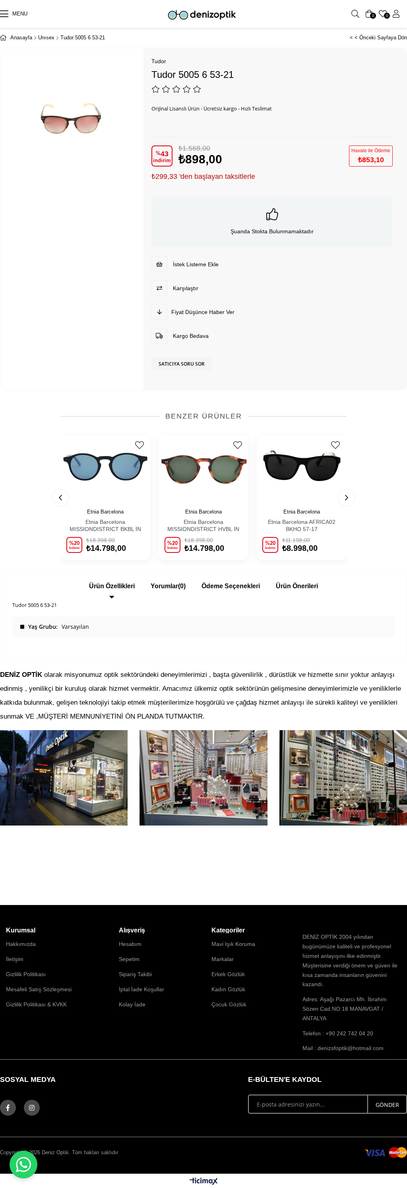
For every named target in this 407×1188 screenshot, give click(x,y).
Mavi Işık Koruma (233, 944)
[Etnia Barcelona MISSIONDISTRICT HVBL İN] (204, 466)
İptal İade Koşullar (141, 989)
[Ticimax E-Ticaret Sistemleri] (204, 1182)
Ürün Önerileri (297, 586)
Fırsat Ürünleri (289, 13)
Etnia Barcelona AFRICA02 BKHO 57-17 (301, 525)
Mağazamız (240, 13)
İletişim (14, 959)
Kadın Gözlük (228, 989)
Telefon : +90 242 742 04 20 (337, 1033)
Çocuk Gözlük (228, 1004)
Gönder (387, 1105)
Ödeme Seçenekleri (231, 586)
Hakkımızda (21, 944)
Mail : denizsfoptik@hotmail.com (343, 1048)
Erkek (135, 13)
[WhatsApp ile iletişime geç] (23, 1164)
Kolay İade (132, 1004)
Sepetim (129, 959)
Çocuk (165, 13)
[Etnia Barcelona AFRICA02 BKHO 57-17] (301, 466)
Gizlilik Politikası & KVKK (36, 1004)
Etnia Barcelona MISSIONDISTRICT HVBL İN (203, 525)
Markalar (222, 959)
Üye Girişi (396, 14)
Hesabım (130, 944)
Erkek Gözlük (228, 974)
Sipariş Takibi (135, 974)
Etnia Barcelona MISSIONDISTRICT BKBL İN (105, 525)
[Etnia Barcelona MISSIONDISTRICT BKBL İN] (105, 466)
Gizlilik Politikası (26, 974)
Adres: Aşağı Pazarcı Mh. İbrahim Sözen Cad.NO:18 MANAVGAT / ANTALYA (344, 1008)
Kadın (106, 13)
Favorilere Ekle (140, 445)
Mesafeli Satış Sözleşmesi (39, 989)
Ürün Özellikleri (112, 586)
